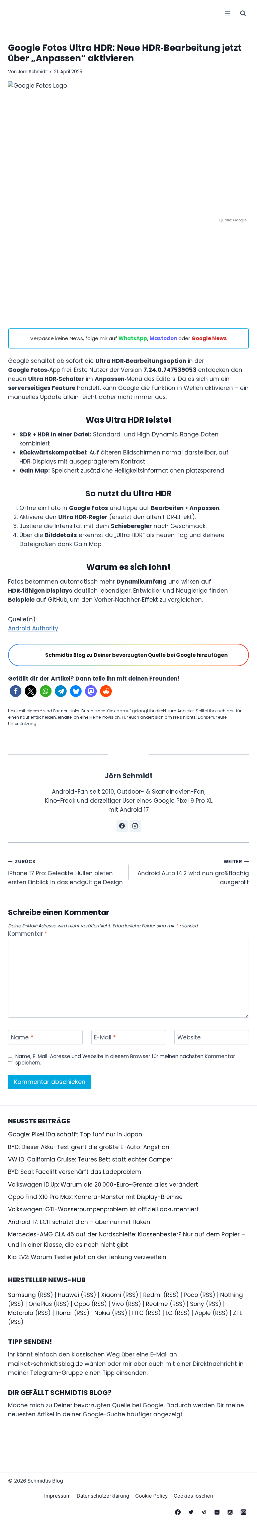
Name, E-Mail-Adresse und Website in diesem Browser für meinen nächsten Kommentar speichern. (125, 1060)
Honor (64, 1313)
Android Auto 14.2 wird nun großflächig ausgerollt (193, 872)
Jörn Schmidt (32, 72)
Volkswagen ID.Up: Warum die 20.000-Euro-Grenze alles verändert (103, 1185)
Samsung (22, 1295)
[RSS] (230, 1512)
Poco (191, 1295)
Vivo (118, 1304)
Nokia (102, 1313)
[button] (15, 691)
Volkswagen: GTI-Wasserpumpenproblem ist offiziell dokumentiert (103, 1209)
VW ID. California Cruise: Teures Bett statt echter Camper (90, 1159)
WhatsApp (132, 338)
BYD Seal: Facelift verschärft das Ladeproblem (74, 1172)
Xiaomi (111, 1295)
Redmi (152, 1295)
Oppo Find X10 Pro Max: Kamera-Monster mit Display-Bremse (95, 1197)
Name (22, 1037)
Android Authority (33, 628)
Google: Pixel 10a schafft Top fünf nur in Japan (75, 1134)
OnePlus (40, 1304)
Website (189, 1037)
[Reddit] (217, 1512)
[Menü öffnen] (227, 13)
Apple (203, 1313)
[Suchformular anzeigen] (243, 13)
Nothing (231, 1295)
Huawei (68, 1295)
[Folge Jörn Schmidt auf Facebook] (122, 826)
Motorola (20, 1313)
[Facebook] (178, 1512)
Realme (157, 1304)
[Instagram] (243, 1512)
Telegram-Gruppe (56, 1373)
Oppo (82, 1304)
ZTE (237, 1313)
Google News (209, 338)
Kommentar (27, 934)
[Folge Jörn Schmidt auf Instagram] (135, 826)
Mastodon (163, 338)
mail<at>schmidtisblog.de (45, 1364)
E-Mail (105, 1037)
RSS (45, 1295)
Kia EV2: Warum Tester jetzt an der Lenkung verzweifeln (87, 1257)
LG (169, 1313)
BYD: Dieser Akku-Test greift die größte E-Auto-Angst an (88, 1147)
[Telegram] (204, 1512)
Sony (197, 1304)
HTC (138, 1313)
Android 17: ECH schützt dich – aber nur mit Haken (79, 1222)
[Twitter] (191, 1512)
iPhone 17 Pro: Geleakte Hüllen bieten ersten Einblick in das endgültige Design (65, 872)
